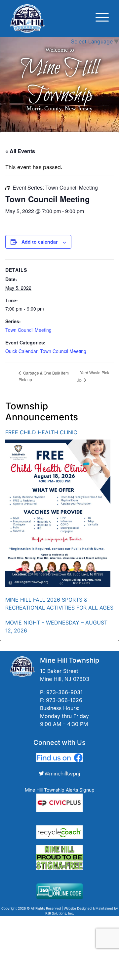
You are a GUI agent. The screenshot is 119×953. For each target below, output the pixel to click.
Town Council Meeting (28, 330)
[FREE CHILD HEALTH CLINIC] (57, 513)
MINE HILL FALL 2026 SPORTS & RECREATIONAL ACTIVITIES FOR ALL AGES (59, 603)
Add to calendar (39, 241)
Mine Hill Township (59, 81)
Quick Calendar (21, 351)
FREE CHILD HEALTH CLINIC (41, 432)
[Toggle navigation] (102, 18)
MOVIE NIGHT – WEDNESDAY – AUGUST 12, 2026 (56, 626)
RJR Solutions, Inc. (59, 913)
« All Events (20, 151)
